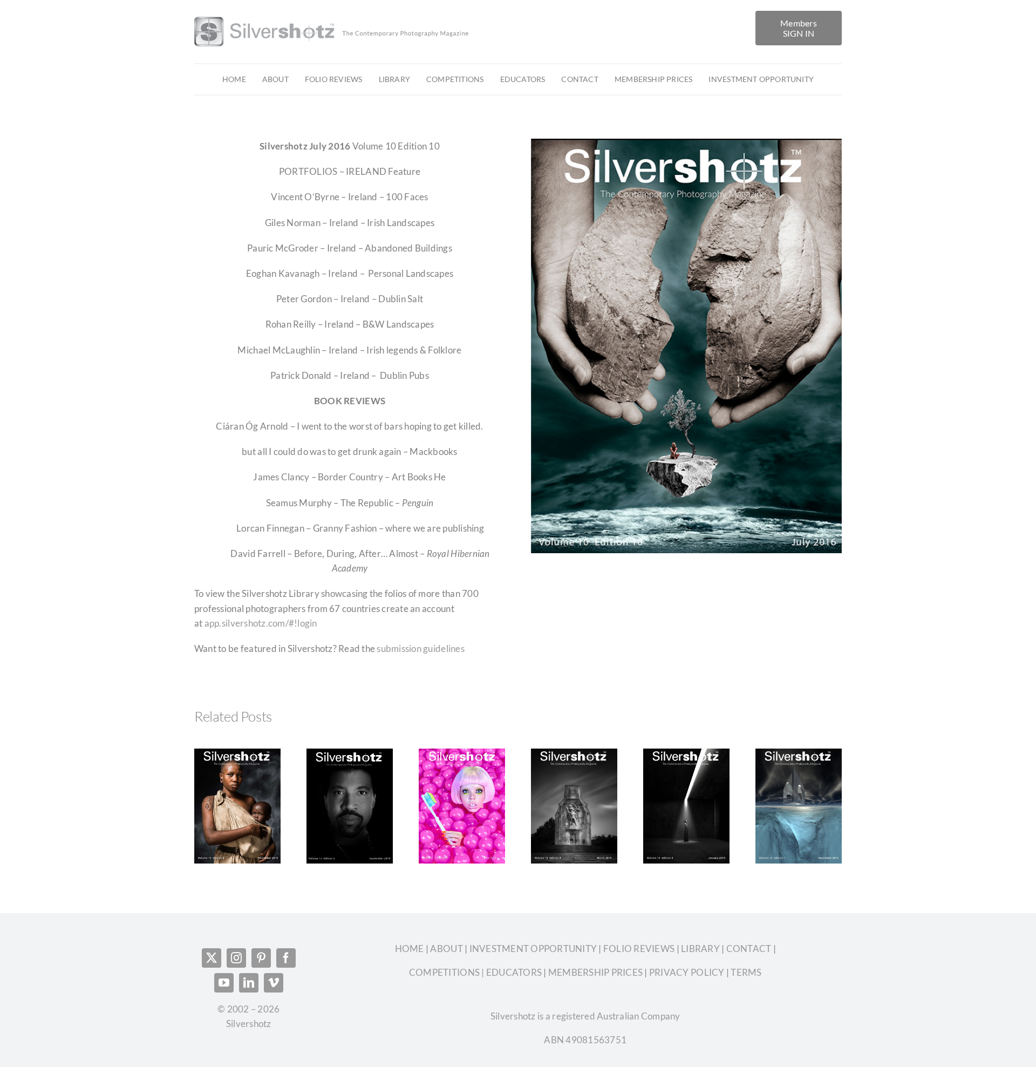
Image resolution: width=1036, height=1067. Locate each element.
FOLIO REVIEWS (638, 948)
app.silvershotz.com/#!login (261, 623)
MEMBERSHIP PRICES (595, 972)
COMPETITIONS (444, 972)
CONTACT (749, 948)
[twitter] (211, 958)
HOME (410, 948)
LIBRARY (700, 948)
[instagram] (236, 958)
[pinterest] (261, 958)
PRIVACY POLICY (687, 972)
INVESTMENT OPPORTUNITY (534, 948)
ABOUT (447, 948)
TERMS (746, 972)
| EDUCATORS (511, 972)
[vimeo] (273, 983)
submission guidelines (421, 648)
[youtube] (224, 983)
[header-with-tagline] (332, 15)
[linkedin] (248, 983)
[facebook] (286, 958)
